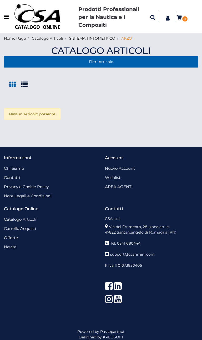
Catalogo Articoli (47, 38)
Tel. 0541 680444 (125, 243)
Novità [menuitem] (10, 246)
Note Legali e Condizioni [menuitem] (28, 195)
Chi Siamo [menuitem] (14, 168)
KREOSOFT (113, 337)
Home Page (15, 38)
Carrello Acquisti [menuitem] (20, 228)
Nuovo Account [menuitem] (120, 168)
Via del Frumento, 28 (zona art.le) (139, 226)
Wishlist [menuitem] (112, 177)
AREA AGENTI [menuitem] (119, 186)
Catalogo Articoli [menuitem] (20, 219)
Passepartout (112, 331)
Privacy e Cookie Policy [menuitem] (26, 186)
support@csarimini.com (132, 254)
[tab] (15, 84)
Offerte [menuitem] (11, 237)
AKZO (126, 38)
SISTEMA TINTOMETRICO (92, 38)
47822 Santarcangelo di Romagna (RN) (140, 232)
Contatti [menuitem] (12, 177)
